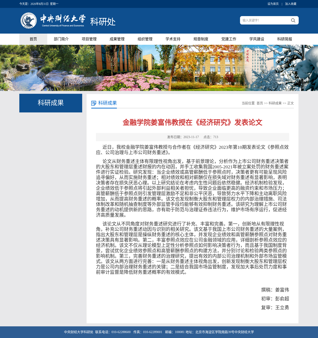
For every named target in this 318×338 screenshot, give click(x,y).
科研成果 (275, 103)
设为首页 (273, 4)
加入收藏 (290, 4)
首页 (33, 39)
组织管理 (145, 39)
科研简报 (284, 39)
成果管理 (117, 39)
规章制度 (200, 39)
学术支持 (173, 39)
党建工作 (228, 39)
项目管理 (89, 39)
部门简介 (61, 39)
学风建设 (256, 39)
